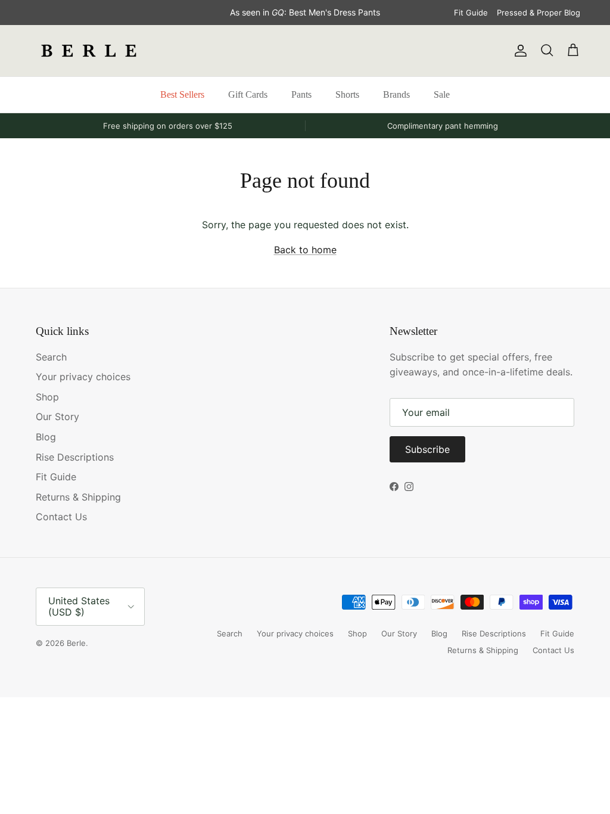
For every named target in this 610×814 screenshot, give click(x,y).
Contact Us (61, 517)
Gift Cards (247, 94)
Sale (442, 94)
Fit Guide (471, 12)
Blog (46, 437)
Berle (76, 643)
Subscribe (427, 449)
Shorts (347, 94)
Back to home (305, 250)
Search (51, 357)
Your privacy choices (83, 377)
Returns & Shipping (78, 497)
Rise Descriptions (75, 457)
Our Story (57, 416)
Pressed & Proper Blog (538, 12)
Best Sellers (182, 94)
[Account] (518, 51)
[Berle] (89, 50)
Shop (47, 397)
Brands (396, 94)
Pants (301, 94)
